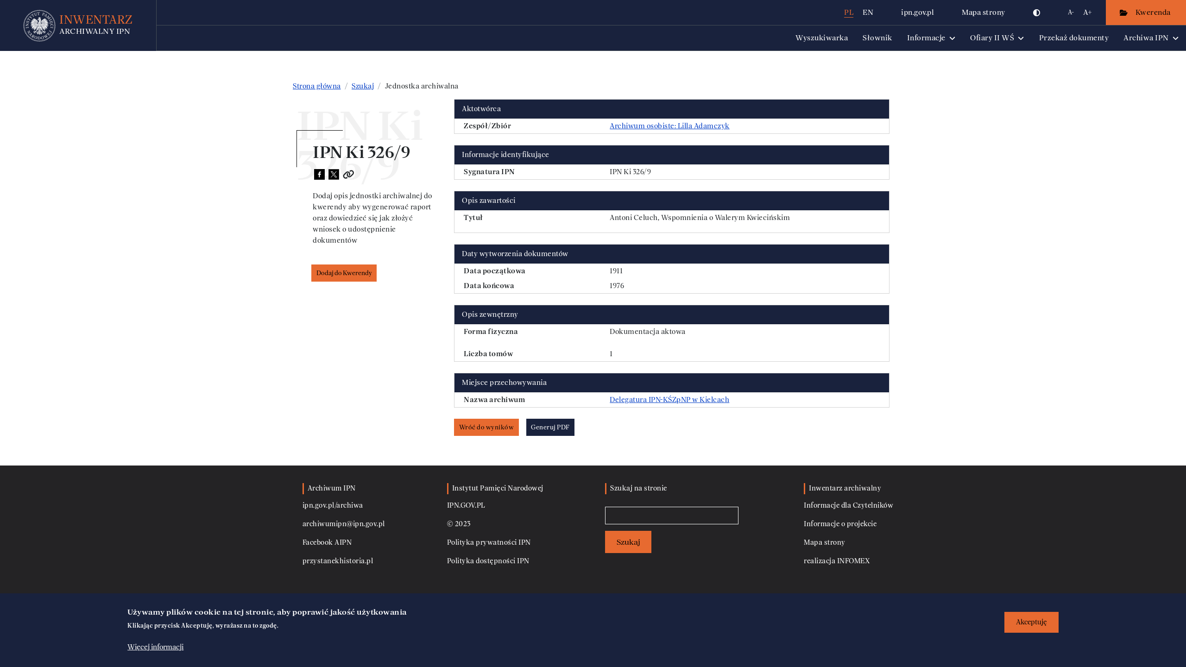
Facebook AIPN (327, 542)
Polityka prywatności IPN (489, 542)
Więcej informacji (155, 647)
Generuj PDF (550, 427)
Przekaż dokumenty (1074, 37)
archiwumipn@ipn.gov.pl (344, 524)
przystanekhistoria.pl (338, 561)
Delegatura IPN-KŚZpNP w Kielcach (669, 400)
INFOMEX (853, 561)
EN (868, 12)
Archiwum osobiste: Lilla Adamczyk (670, 126)
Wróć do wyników (486, 427)
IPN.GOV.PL (466, 505)
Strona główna (317, 86)
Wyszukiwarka (821, 37)
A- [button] (1071, 12)
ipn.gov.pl (917, 12)
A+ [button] (1087, 12)
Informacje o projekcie (840, 524)
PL (848, 12)
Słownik (877, 37)
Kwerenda (1154, 12)
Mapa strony (983, 12)
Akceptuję (1031, 622)
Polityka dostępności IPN (488, 561)
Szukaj (363, 86)
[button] (1036, 12)
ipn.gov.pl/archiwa (333, 505)
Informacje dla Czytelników (848, 505)
